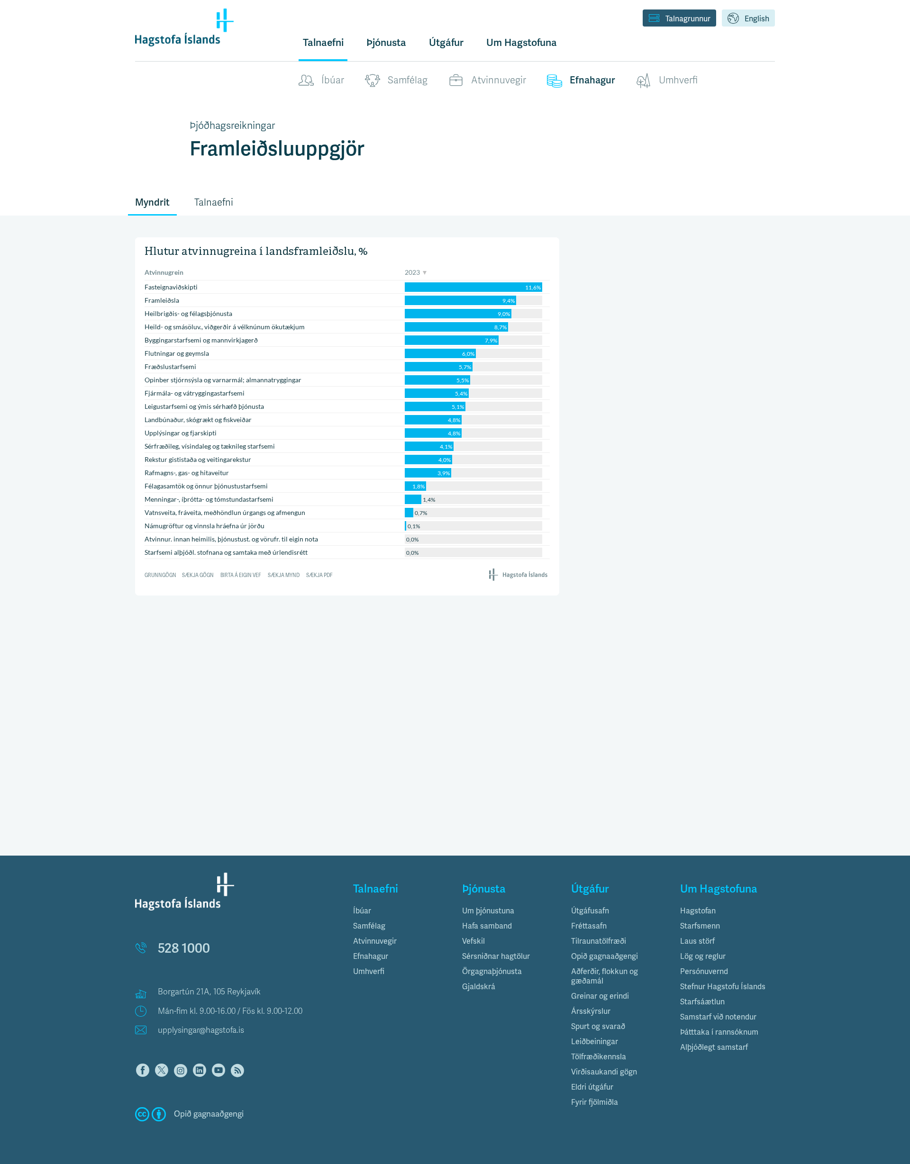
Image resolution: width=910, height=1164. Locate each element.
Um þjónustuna (488, 911)
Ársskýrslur (590, 1011)
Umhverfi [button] (368, 971)
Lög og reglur (703, 956)
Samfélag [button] (369, 926)
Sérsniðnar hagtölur (496, 956)
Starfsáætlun (702, 1002)
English (757, 19)
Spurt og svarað (598, 1026)
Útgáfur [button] (446, 42)
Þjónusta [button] (386, 42)
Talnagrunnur (687, 19)
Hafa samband (487, 926)
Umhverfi (678, 80)
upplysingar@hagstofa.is (201, 1030)
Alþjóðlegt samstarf (714, 1047)
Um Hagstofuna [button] (521, 42)
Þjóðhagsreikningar (232, 125)
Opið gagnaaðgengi (604, 956)
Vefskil (473, 941)
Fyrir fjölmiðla (594, 1102)
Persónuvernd (704, 971)
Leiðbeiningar (594, 1042)
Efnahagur (592, 80)
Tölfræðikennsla (598, 1057)
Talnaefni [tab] (213, 202)
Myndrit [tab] (152, 202)
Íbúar (332, 80)
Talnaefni (323, 42)
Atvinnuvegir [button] (375, 941)
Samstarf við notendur (718, 1017)
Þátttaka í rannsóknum (719, 1032)
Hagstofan (698, 911)
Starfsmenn (700, 926)
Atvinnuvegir (498, 80)
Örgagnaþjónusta (492, 971)
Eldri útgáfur (592, 1087)
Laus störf (697, 941)
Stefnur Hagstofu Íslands (722, 987)
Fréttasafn (589, 926)
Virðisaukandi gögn (604, 1072)
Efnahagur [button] (370, 956)
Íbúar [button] (362, 911)
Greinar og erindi (600, 996)
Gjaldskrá (478, 987)
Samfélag (408, 80)
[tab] (400, 911)
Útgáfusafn (590, 911)
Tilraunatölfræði (598, 941)
